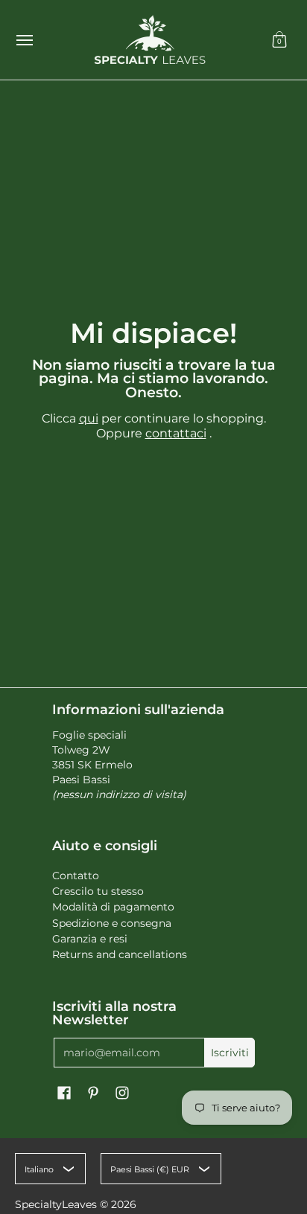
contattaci (175, 433)
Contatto (75, 875)
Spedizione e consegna (111, 923)
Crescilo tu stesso (98, 891)
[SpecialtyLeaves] (150, 39)
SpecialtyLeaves (56, 1204)
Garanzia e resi (89, 938)
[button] (279, 40)
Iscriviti (230, 1052)
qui (88, 418)
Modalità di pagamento (113, 906)
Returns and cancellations (119, 954)
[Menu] (24, 40)
